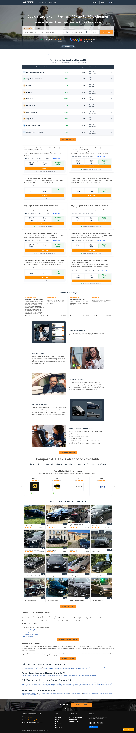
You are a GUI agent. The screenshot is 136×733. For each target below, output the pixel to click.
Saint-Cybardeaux (38, 667)
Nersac (37, 668)
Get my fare (44, 195)
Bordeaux (66, 616)
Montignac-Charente (76, 668)
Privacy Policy (73, 719)
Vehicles (57, 719)
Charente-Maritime (27, 693)
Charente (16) (46, 54)
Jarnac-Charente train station (29, 683)
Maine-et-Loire (100, 693)
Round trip (37, 28)
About (56, 721)
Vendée (72, 693)
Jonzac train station (95, 684)
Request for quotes (68, 606)
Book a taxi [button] (52, 2)
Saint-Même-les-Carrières (74, 667)
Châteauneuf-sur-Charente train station (47, 683)
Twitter (94, 723)
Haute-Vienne (41, 693)
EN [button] (111, 2)
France (33, 54)
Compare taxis (91, 281)
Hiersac (54, 667)
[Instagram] (101, 723)
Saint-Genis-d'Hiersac (62, 667)
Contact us (58, 723)
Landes (29, 694)
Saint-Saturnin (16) (100, 667)
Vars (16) (54, 668)
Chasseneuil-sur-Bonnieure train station (36, 686)
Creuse (67, 693)
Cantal (106, 693)
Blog (56, 725)
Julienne (84, 667)
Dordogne (34, 693)
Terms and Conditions (75, 717)
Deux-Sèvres (53, 693)
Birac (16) (84, 668)
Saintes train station (84, 684)
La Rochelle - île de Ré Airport (30, 634)
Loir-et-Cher (37, 694)
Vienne (47, 693)
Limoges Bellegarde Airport (30, 630)
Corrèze (63, 693)
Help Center (58, 717)
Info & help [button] (42, 2)
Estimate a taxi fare (68, 658)
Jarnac (50, 667)
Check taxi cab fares (68, 139)
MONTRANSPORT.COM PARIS (31, 714)
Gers (32, 694)
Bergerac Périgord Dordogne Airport (32, 632)
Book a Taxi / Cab (128, 730)
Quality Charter (73, 721)
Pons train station (33, 684)
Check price (106, 32)
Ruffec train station (57, 684)
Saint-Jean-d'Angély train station (71, 684)
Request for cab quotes (68, 452)
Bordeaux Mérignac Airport (29, 629)
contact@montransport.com (31, 720)
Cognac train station (63, 683)
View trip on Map (57, 158)
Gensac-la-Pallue (47, 668)
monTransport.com (26, 54)
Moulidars (45, 667)
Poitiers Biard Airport (56, 675)
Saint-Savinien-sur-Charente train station (74, 686)
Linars (40, 668)
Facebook (90, 723)
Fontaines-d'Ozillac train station (55, 686)
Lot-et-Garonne (78, 693)
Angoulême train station (75, 683)
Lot (84, 693)
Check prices (44, 224)
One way (28, 28)
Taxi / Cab (39, 54)
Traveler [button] (94, 2)
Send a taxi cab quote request (68, 639)
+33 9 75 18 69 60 (68, 47)
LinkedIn (98, 723)
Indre (86, 693)
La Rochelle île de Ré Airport (44, 675)
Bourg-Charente (90, 667)
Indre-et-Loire (92, 693)
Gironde (59, 693)
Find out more (81, 705)
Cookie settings (93, 726)
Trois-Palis (32, 668)
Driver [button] (103, 2)
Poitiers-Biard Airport (28, 636)
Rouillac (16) (30, 667)
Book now (45, 168)
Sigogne (24, 667)
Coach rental (58, 727)
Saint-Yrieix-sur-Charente (63, 668)
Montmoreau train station (45, 684)
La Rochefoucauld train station (89, 683)
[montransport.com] (30, 2)
